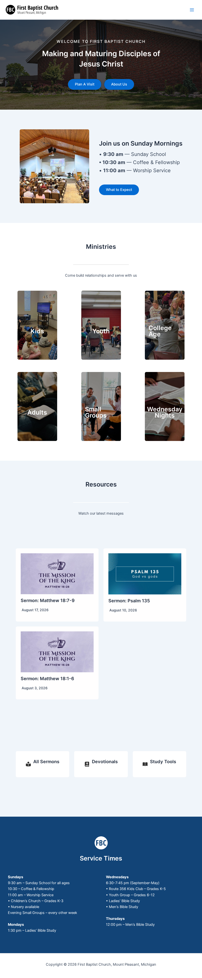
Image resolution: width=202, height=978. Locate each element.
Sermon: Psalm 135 (129, 600)
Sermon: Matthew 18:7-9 (48, 600)
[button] (84, 84)
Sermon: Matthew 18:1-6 (47, 678)
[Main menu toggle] (192, 10)
